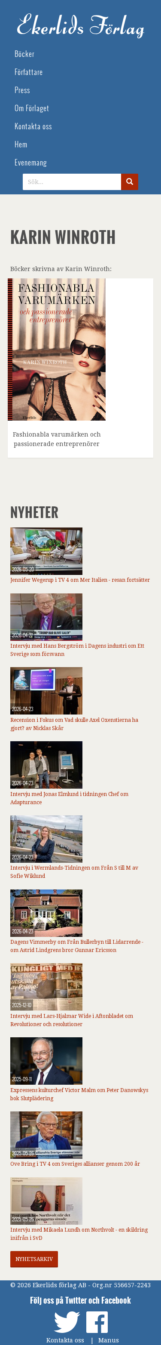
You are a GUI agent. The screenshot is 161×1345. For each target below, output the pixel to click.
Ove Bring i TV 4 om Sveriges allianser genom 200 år (75, 1164)
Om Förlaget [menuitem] (32, 108)
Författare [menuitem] (29, 72)
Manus (108, 1340)
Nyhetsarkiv (34, 1259)
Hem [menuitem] (21, 144)
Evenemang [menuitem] (31, 162)
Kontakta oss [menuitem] (33, 126)
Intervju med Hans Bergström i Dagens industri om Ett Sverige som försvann (77, 650)
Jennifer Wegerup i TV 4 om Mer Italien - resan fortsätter (80, 580)
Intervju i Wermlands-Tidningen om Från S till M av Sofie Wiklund (74, 872)
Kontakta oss (65, 1340)
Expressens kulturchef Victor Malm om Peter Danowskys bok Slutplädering (79, 1094)
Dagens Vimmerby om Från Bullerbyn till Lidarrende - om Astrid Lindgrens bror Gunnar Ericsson (76, 946)
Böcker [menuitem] (24, 54)
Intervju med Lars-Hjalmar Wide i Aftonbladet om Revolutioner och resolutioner (71, 1020)
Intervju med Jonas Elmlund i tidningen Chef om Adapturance (69, 798)
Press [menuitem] (22, 90)
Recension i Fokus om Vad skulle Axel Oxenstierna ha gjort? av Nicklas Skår (74, 724)
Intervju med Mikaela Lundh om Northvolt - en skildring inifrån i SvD (79, 1234)
